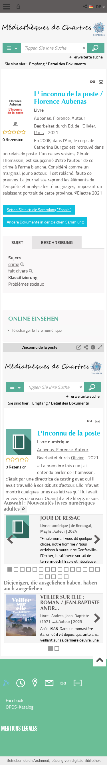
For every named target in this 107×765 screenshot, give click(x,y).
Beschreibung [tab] (57, 242)
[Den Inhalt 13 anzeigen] (85, 569)
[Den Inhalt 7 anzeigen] (47, 569)
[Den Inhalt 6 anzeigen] (41, 569)
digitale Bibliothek (86, 760)
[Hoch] (99, 660)
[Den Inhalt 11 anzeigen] (72, 569)
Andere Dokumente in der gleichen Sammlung (45, 222)
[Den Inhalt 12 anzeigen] (78, 569)
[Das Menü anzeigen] (7, 6)
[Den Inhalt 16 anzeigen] (41, 576)
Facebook (14, 700)
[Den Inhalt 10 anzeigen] (66, 569)
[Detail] (93, 347)
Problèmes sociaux (26, 284)
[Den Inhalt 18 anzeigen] (53, 576)
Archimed (41, 760)
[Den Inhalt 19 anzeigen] (60, 576)
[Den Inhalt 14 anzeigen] (91, 569)
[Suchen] (22, 264)
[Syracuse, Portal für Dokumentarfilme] (53, 29)
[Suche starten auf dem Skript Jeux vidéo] (95, 48)
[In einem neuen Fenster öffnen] (78, 347)
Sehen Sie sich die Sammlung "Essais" (39, 209)
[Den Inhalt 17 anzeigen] (47, 576)
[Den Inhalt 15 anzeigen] (97, 569)
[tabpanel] (53, 362)
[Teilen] (86, 347)
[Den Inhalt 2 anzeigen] (16, 569)
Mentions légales (19, 728)
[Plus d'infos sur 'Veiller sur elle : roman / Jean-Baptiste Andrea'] (21, 615)
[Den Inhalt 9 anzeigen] (60, 569)
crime (13, 264)
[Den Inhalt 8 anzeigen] (53, 569)
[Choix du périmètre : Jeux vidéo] (12, 48)
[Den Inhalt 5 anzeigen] (35, 569)
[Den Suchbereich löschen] (84, 48)
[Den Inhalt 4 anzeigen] (28, 569)
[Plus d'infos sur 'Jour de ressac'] (21, 526)
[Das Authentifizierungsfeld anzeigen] (19, 6)
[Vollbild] (100, 347)
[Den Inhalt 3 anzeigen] (22, 569)
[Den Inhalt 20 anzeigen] (66, 576)
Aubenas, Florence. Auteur (59, 118)
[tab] (7, 683)
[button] (85, 6)
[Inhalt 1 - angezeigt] (9, 569)
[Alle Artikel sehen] (23, 509)
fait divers (18, 271)
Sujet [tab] (17, 242)
